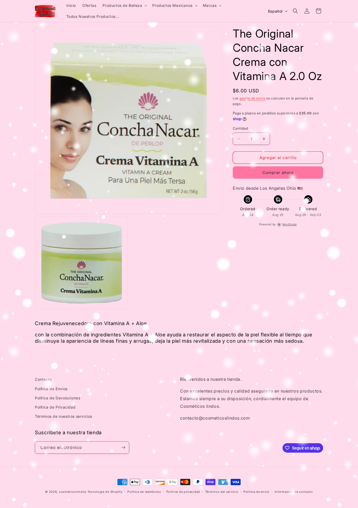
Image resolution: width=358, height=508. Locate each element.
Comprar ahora (278, 172)
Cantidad (240, 128)
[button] (124, 5)
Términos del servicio (221, 492)
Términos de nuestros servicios (63, 416)
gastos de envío (252, 98)
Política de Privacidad (55, 407)
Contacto (43, 379)
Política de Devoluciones (57, 398)
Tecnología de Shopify (105, 492)
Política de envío (256, 492)
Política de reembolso (144, 492)
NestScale (289, 224)
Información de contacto (294, 492)
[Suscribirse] (123, 447)
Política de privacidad (183, 492)
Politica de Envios (51, 389)
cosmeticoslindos (72, 492)
